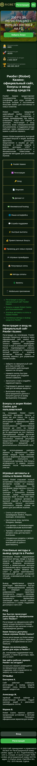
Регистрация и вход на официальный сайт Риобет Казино (17, 302)
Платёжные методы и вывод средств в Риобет (18, 319)
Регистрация (22, 5)
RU (33, 5)
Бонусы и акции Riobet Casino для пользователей (18, 308)
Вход (18, 734)
